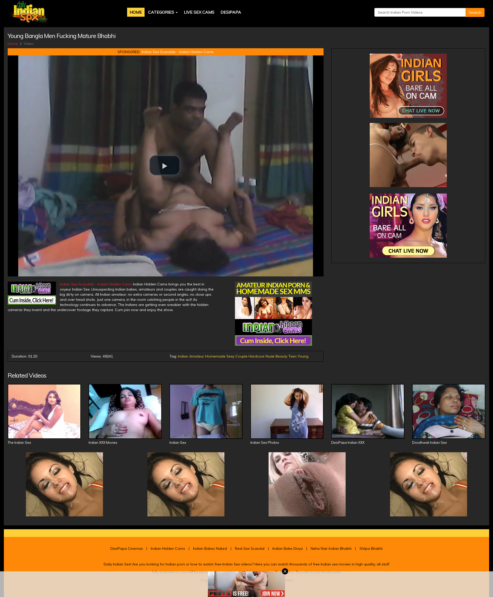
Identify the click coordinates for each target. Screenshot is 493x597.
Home (136, 12)
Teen (292, 356)
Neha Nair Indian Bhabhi (331, 548)
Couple (241, 356)
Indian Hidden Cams (168, 548)
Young (303, 356)
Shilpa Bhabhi (371, 548)
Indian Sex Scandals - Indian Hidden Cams (177, 52)
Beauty (281, 356)
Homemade (215, 356)
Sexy (230, 356)
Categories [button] (161, 12)
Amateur (196, 356)
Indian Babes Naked (210, 548)
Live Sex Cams (199, 12)
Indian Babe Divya (287, 548)
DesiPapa (231, 12)
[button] (164, 165)
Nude (270, 356)
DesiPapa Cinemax (126, 548)
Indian (183, 356)
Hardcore (256, 356)
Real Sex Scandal (249, 548)
